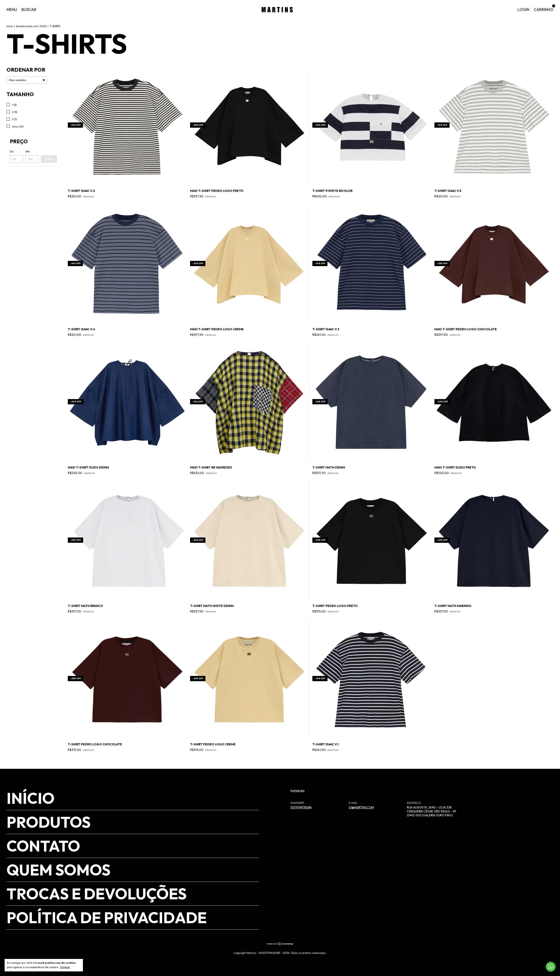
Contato (43, 846)
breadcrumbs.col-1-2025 (31, 26)
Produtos (49, 822)
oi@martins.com (361, 807)
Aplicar (49, 159)
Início (10, 26)
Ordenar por (26, 69)
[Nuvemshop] (280, 944)
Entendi (65, 967)
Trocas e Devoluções (97, 893)
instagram (297, 790)
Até (27, 151)
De (11, 151)
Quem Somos (58, 869)
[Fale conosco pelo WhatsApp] (551, 967)
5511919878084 (301, 807)
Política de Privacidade (107, 917)
